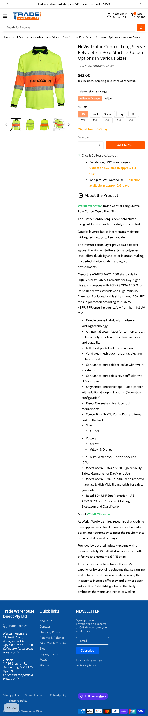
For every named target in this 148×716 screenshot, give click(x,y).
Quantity (83, 137)
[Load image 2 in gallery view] (30, 124)
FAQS (43, 660)
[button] (7, 16)
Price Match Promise (53, 643)
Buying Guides (49, 654)
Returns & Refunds (52, 638)
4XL (107, 120)
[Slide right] (69, 124)
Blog (43, 649)
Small (95, 114)
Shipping (100, 81)
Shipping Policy (50, 632)
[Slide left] (6, 124)
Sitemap (45, 665)
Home (7, 37)
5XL (119, 120)
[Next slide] (141, 4)
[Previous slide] (7, 4)
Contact (45, 627)
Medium (108, 114)
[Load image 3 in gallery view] (44, 124)
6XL (131, 120)
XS (83, 114)
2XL (83, 120)
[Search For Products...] (141, 27)
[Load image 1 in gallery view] (16, 124)
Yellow (108, 98)
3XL (95, 120)
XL (133, 114)
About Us (46, 621)
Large (122, 114)
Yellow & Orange (90, 98)
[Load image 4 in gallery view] (59, 124)
